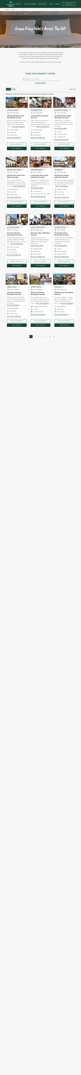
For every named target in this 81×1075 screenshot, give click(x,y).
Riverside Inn (36, 110)
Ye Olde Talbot (13, 227)
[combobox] (40, 79)
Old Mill (57, 287)
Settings (69, 548)
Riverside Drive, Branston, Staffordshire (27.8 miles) (61, 176)
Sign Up (58, 4)
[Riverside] (64, 161)
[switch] (31, 542)
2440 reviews (40, 113)
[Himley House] (17, 102)
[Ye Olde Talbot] (17, 219)
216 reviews (63, 113)
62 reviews (62, 230)
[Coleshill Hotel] (64, 102)
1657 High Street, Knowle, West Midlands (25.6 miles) (16, 176)
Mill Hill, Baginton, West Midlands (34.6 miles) (63, 293)
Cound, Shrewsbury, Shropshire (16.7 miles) (39, 116)
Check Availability (17, 144)
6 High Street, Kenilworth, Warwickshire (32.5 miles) (14, 293)
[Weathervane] (40, 161)
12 (50, 336)
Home (7, 9)
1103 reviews (16, 289)
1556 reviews (63, 172)
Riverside (58, 169)
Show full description (18, 126)
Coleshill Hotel (61, 110)
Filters (71, 89)
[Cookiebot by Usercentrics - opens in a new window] (68, 521)
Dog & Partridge (38, 227)
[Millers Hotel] (64, 219)
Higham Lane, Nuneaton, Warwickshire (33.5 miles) (38, 293)
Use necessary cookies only (40, 553)
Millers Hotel (60, 227)
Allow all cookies (63, 553)
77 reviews (39, 172)
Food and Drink (30, 4)
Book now (69, 4)
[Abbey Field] (17, 279)
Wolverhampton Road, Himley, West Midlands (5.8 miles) (15, 116)
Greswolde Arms (14, 169)
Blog (51, 4)
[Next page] (53, 336)
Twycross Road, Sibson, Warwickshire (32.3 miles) (61, 233)
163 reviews (39, 289)
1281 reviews (40, 230)
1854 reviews (16, 113)
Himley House (12, 110)
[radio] (8, 89)
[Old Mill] (64, 279)
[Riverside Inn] (40, 102)
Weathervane (37, 169)
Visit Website (17, 148)
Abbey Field (12, 287)
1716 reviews (16, 172)
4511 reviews (63, 289)
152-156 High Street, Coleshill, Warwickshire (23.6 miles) (62, 116)
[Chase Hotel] (40, 279)
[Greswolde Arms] (17, 161)
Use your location (40, 82)
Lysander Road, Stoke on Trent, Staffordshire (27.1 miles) (39, 176)
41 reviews (15, 230)
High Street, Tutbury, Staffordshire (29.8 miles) (40, 233)
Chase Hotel (36, 287)
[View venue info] (20, 110)
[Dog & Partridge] (40, 219)
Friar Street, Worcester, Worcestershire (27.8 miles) (14, 233)
